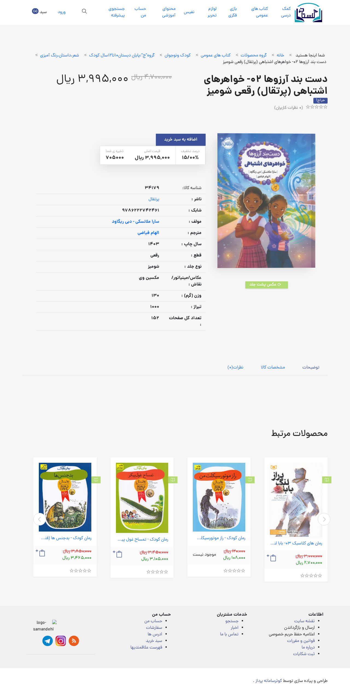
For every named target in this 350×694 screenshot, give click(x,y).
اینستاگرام (61, 641)
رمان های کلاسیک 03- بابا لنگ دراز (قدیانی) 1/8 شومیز (296, 543)
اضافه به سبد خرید (180, 139)
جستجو (231, 621)
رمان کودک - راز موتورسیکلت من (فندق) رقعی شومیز (219, 538)
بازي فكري (232, 12)
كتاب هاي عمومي (259, 12)
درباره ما (308, 647)
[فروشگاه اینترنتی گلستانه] (308, 12)
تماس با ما (229, 634)
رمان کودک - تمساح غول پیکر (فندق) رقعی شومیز (142, 539)
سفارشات (154, 628)
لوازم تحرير (212, 12)
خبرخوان (74, 641)
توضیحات (310, 367)
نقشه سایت (304, 621)
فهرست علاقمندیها (146, 647)
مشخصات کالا (273, 367)
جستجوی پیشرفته (117, 12)
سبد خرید (154, 641)
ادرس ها (155, 634)
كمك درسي (286, 12)
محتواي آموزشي (169, 12)
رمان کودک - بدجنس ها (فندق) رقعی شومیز (65, 538)
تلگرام (47, 641)
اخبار (234, 628)
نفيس (189, 12)
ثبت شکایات (304, 654)
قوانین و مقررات (301, 641)
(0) (235, 367)
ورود (62, 12)
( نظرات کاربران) (288, 108)
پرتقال (153, 199)
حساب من (140, 12)
